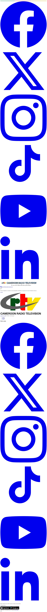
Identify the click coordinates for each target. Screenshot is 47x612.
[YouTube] (23, 555)
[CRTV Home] (18, 285)
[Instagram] (23, 140)
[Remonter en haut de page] (1, 611)
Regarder (3, 318)
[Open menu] (0, 289)
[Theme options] (1, 288)
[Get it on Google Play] (14, 609)
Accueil (1, 292)
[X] (23, 415)
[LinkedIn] (23, 280)
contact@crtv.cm (2, 315)
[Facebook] (23, 47)
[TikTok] (23, 187)
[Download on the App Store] (5, 609)
